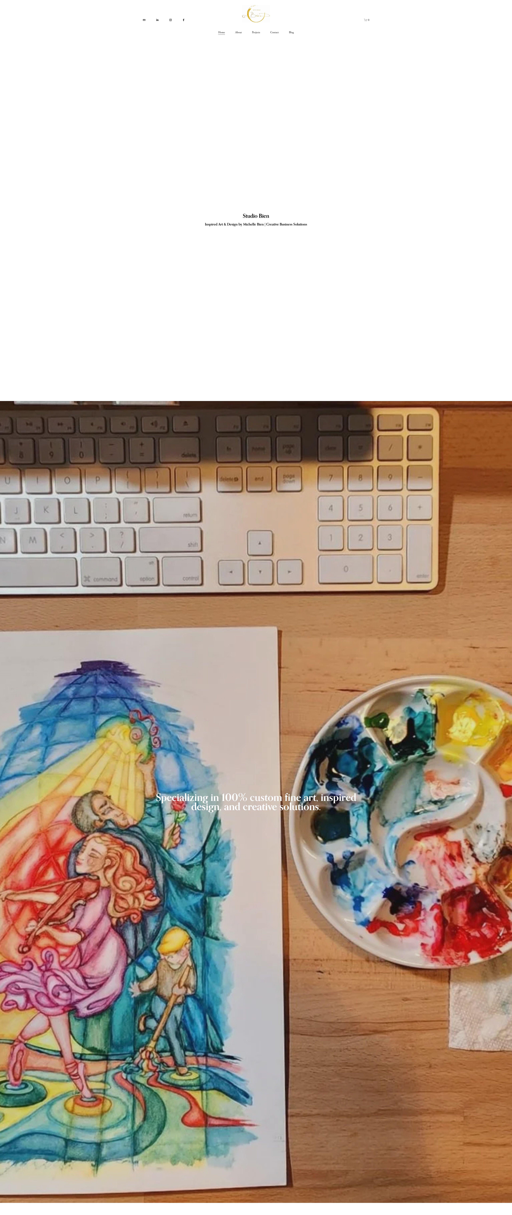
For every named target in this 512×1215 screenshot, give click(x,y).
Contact (274, 32)
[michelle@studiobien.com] (144, 20)
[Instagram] (170, 20)
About (238, 32)
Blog (291, 32)
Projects (256, 32)
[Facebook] (183, 20)
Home (221, 32)
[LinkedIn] (157, 20)
